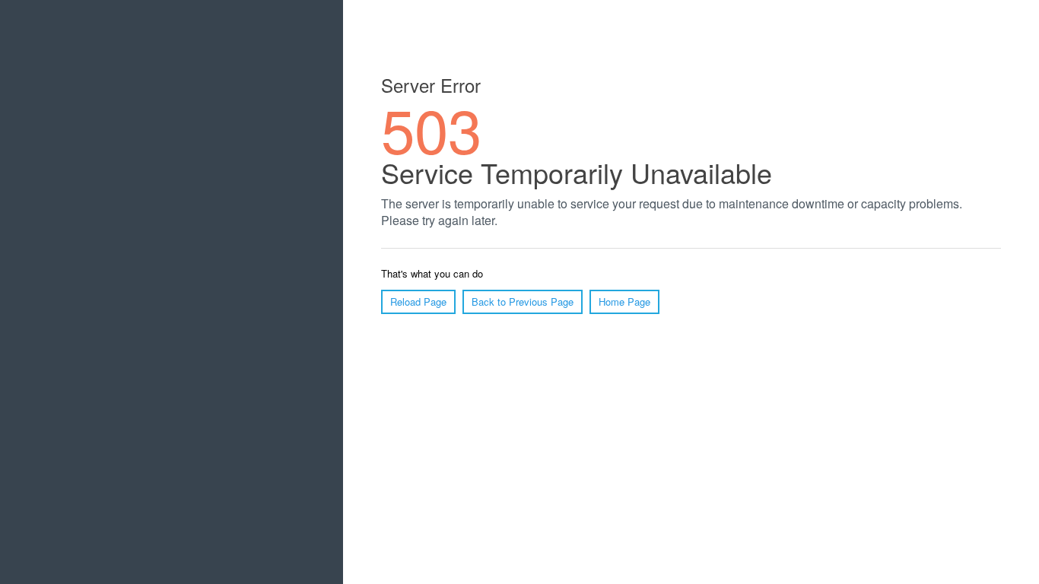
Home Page (624, 301)
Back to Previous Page (523, 301)
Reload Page (418, 301)
